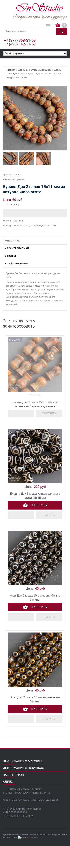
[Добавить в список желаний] (35, 213)
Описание (12, 240)
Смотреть (49, 413)
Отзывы (10, 256)
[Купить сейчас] (49, 515)
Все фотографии (17, 263)
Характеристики (17, 248)
